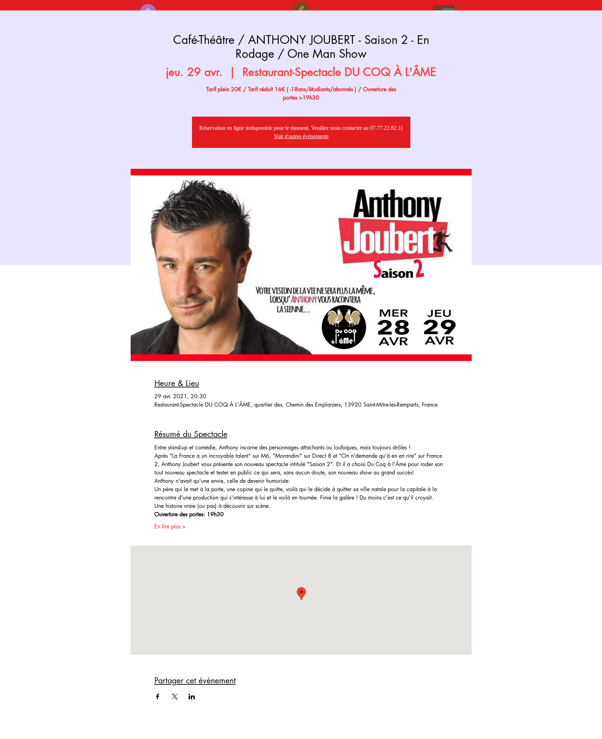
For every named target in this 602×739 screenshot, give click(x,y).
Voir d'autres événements (301, 136)
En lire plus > (170, 526)
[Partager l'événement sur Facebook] (157, 696)
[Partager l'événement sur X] (174, 696)
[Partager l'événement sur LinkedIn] (191, 696)
